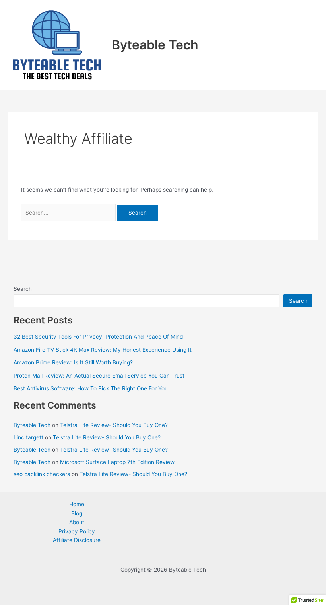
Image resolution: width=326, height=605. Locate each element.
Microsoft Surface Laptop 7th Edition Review (117, 462)
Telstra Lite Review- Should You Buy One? (114, 425)
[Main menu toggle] (310, 45)
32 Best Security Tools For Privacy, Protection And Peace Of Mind (98, 336)
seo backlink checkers (42, 474)
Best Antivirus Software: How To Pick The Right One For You (91, 388)
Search (23, 289)
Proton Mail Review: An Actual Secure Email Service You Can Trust (99, 375)
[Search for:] (69, 212)
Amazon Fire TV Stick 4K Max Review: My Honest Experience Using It (103, 350)
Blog (76, 513)
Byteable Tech (155, 45)
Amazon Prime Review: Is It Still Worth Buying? (73, 362)
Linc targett (28, 437)
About (76, 522)
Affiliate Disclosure (77, 540)
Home (76, 504)
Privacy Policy (76, 531)
